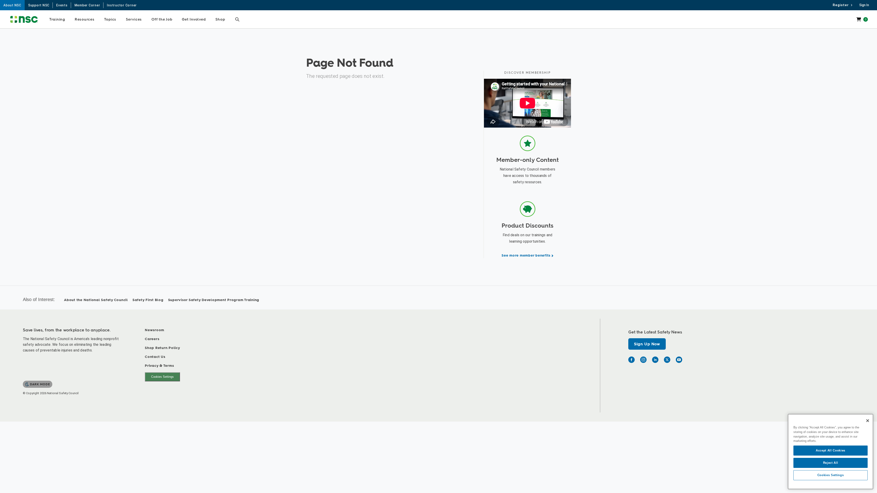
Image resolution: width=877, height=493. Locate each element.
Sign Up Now (647, 344)
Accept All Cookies (830, 450)
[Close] (868, 421)
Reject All (830, 462)
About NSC (12, 5)
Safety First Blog (148, 300)
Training (57, 19)
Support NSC (38, 5)
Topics (110, 19)
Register (842, 5)
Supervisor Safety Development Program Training (213, 300)
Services (134, 19)
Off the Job (161, 19)
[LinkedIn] (655, 360)
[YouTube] (679, 360)
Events (62, 5)
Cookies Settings (162, 376)
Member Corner (87, 5)
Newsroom (154, 330)
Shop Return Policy (162, 348)
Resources (85, 19)
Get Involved (194, 19)
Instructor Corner (122, 5)
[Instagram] (643, 360)
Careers (152, 339)
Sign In (864, 5)
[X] (667, 360)
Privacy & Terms (159, 365)
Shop (220, 19)
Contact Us (155, 357)
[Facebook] (631, 360)
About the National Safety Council (96, 300)
